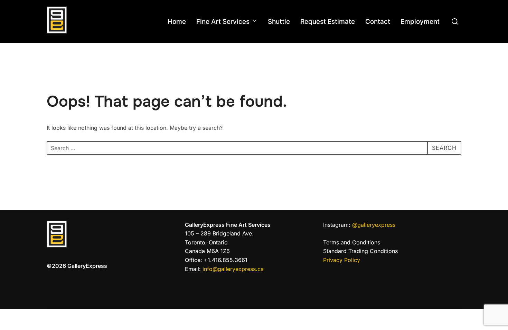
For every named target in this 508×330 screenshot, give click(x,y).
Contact (377, 22)
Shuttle (279, 22)
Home (177, 22)
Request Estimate (327, 22)
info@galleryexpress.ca (232, 268)
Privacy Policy (341, 259)
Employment (420, 22)
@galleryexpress (372, 224)
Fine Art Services (223, 22)
